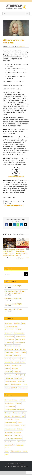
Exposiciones (16, 359)
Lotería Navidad (20, 362)
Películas (19, 429)
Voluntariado (23, 388)
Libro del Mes (9, 362)
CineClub (18, 330)
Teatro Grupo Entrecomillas (13, 438)
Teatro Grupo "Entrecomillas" (14, 378)
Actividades (8, 323)
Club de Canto (9, 336)
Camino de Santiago (11, 326)
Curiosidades (9, 352)
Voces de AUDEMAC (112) (13, 304)
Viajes (6, 384)
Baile (23, 323)
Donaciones (8, 355)
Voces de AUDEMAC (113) (13, 298)
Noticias (7, 368)
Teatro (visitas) (20, 375)
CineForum (8, 333)
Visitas (25, 384)
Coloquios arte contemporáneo (14, 409)
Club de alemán (19, 333)
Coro (16, 349)
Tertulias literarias (10, 381)
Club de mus (9, 342)
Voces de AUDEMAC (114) (13, 286)
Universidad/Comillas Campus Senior (14, 446)
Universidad (21, 381)
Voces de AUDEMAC (11, 388)
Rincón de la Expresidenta (13, 432)
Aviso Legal (13, 466)
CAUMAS (22, 400)
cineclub (18, 403)
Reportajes (15, 368)
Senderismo (17, 371)
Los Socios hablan (10, 422)
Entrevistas (17, 355)
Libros (17, 419)
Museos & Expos (16, 365)
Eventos (7, 359)
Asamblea (17, 323)
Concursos (16, 346)
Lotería (20, 422)
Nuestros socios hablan (12, 426)
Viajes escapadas (16, 451)
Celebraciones (9, 330)
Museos (7, 365)
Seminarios (8, 371)
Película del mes (10, 429)
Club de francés (9, 339)
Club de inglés (20, 339)
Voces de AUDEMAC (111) (13, 309)
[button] (4, 249)
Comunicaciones (20, 342)
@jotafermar (24, 466)
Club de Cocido (20, 336)
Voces (6, 454)
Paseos (23, 426)
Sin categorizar (9, 375)
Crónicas (22, 349)
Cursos (17, 352)
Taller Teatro (18, 435)
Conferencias (9, 349)
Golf (23, 359)
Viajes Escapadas (16, 384)
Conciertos (22, 46)
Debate (23, 352)
